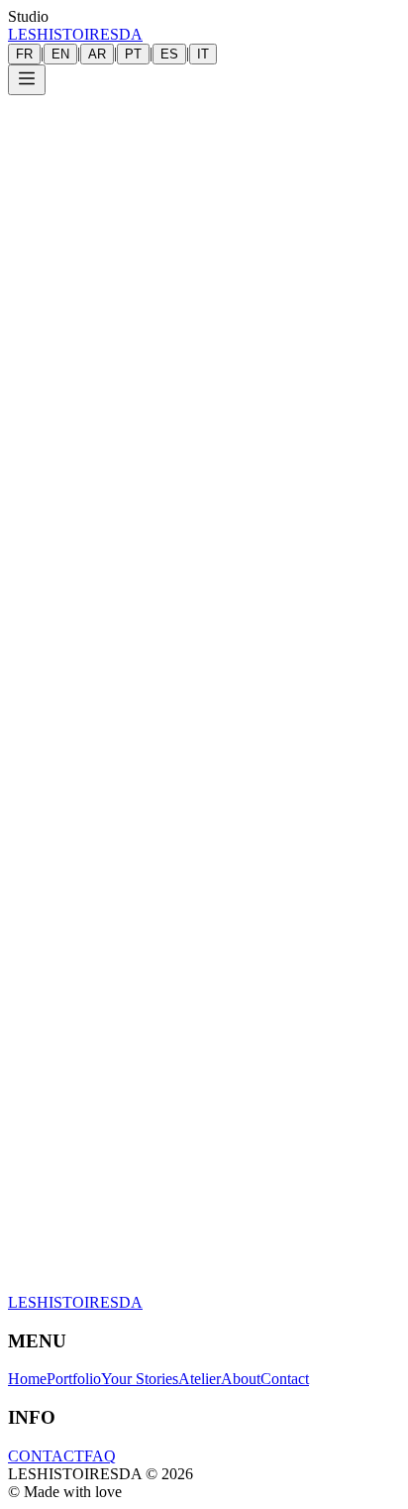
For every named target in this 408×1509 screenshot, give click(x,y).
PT (133, 54)
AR (97, 54)
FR (24, 54)
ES (169, 54)
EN (60, 54)
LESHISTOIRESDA (75, 34)
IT (203, 54)
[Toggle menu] (27, 79)
